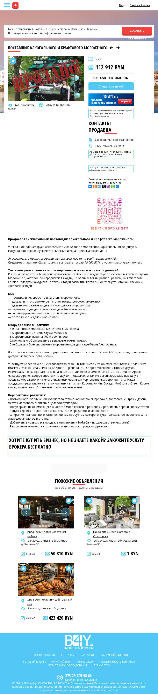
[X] (104, 186)
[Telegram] (99, 186)
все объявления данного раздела (79, 487)
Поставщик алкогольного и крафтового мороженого (40, 33)
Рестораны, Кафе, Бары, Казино (76, 29)
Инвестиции (85, 661)
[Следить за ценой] (69, 501)
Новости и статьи (42, 655)
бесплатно (39, 446)
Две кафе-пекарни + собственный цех (49, 602)
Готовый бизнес (45, 29)
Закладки (87, 655)
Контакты (67, 655)
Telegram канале (98, 156)
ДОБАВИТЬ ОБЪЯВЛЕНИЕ (137, 32)
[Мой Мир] (117, 186)
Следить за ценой (111, 86)
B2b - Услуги (102, 665)
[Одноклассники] (95, 186)
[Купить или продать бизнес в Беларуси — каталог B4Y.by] (79, 642)
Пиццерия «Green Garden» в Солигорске (111, 534)
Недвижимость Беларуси (117, 661)
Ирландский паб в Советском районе (46, 534)
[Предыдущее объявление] (111, 48)
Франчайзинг (61, 661)
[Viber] (108, 186)
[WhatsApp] (113, 186)
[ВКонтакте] (90, 186)
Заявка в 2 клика (140, 5)
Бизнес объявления (20, 29)
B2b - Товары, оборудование (67, 665)
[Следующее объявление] (118, 48)
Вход (122, 5)
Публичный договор (114, 655)
